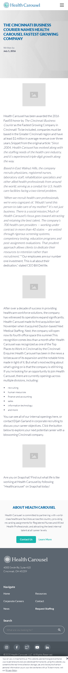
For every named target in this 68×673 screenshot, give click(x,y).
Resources (41, 593)
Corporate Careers (13, 601)
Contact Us (26, 539)
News (6, 608)
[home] (21, 5)
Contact (39, 601)
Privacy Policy (11, 670)
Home (6, 593)
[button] (61, 5)
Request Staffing (44, 608)
